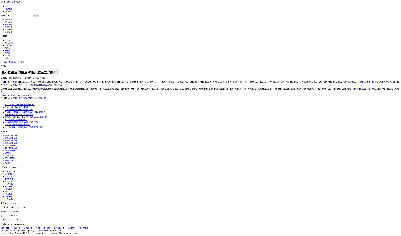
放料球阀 (71, 228)
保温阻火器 (9, 156)
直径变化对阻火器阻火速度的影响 (17, 125)
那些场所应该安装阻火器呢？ (16, 120)
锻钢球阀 (8, 196)
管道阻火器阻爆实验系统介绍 (22, 95)
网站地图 (8, 9)
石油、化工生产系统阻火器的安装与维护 (20, 105)
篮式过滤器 (28, 228)
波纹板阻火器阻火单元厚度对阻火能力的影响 (21, 122)
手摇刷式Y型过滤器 (43, 228)
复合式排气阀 (59, 228)
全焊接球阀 (9, 199)
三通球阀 (8, 186)
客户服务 (8, 29)
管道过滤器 (9, 181)
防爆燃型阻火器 (11, 141)
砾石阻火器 (9, 161)
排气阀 (7, 53)
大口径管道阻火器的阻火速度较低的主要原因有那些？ (25, 127)
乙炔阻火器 (9, 163)
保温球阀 (8, 189)
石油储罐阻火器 (11, 148)
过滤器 (7, 40)
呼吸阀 (7, 50)
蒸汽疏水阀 (9, 43)
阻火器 (7, 48)
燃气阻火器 (9, 153)
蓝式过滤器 (9, 176)
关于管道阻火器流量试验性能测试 (17, 107)
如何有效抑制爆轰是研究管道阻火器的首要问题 (28, 98)
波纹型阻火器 (10, 146)
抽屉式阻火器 (10, 151)
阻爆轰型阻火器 (43, 85)
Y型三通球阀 (83, 228)
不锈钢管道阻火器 (11, 158)
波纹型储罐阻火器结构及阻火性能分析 (19, 110)
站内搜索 (8, 11)
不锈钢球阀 (9, 184)
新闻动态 (8, 24)
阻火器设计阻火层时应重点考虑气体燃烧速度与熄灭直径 (26, 117)
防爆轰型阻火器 (11, 143)
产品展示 (8, 22)
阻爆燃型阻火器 (368, 82)
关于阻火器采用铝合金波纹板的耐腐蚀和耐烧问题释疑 (25, 112)
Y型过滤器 (9, 174)
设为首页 (8, 6)
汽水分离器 (9, 45)
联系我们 (8, 32)
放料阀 (7, 55)
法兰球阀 (8, 194)
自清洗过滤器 (10, 171)
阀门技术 (21, 62)
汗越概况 (8, 19)
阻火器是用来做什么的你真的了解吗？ (19, 115)
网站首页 (17, 2)
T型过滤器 (9, 179)
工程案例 (8, 27)
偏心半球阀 (9, 191)
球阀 (6, 58)
